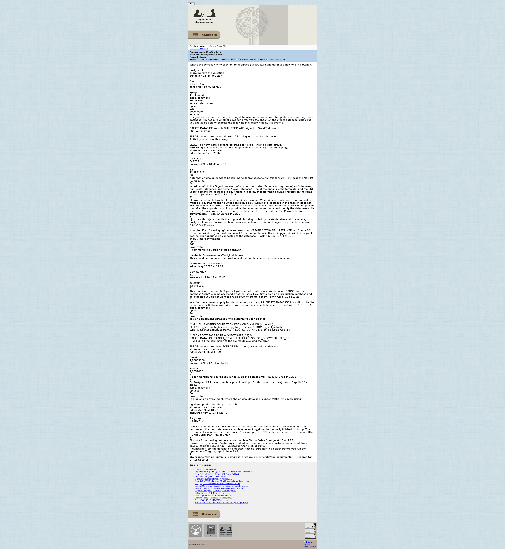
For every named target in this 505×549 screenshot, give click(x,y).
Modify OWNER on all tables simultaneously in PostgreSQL (220, 488)
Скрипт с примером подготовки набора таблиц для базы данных (224, 472)
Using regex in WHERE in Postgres (210, 493)
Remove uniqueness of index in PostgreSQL (213, 479)
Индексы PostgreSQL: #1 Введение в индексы (215, 491)
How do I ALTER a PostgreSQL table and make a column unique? (223, 481)
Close (191, 4)
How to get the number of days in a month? (213, 495)
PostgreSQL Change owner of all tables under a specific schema (221, 486)
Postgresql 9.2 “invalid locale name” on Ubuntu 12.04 (217, 483)
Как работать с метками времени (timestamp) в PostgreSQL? (221, 502)
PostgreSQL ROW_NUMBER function (211, 500)
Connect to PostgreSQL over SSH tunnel (212, 476)
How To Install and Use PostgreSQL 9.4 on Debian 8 (217, 474)
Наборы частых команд (205, 469)
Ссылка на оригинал (199, 48)
